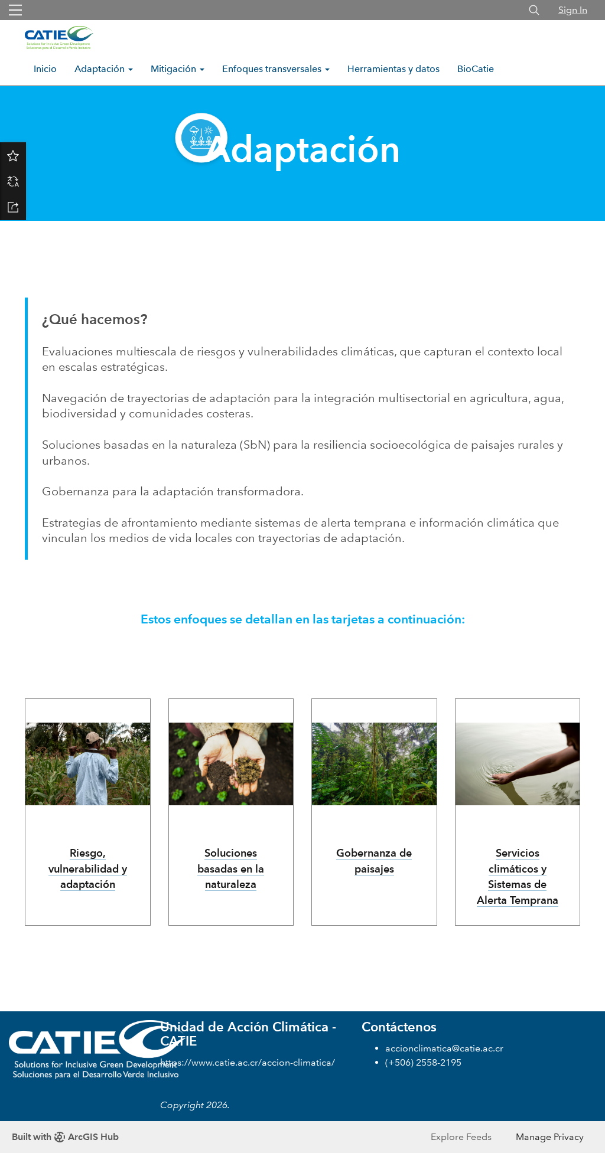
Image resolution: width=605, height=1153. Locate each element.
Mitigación (175, 68)
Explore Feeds (461, 1136)
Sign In (572, 9)
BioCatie (475, 68)
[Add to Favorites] (13, 155)
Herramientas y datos (393, 68)
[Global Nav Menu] (15, 10)
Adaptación (100, 68)
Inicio (45, 68)
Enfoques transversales (273, 68)
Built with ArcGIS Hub (65, 1136)
